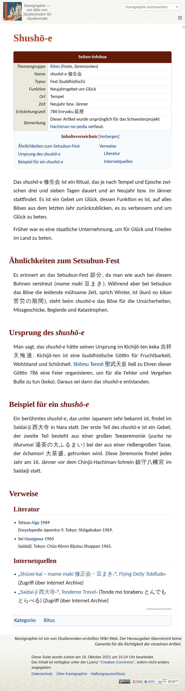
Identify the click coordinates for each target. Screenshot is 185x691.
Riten (55, 66)
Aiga (35, 523)
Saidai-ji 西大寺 (37, 592)
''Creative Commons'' (117, 662)
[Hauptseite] (12, 11)
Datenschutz (42, 674)
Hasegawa (33, 539)
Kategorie (24, 620)
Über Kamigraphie (71, 674)
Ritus (49, 620)
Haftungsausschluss (108, 674)
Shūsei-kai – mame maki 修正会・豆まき (66, 574)
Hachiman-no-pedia (68, 127)
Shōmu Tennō (88, 364)
